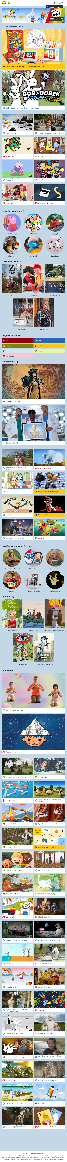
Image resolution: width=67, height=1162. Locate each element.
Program (40, 351)
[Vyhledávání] (49, 3)
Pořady (8, 346)
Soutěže (40, 346)
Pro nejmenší (10, 356)
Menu (63, 3)
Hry (7, 340)
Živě (7, 351)
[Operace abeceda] (33, 15)
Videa (39, 340)
